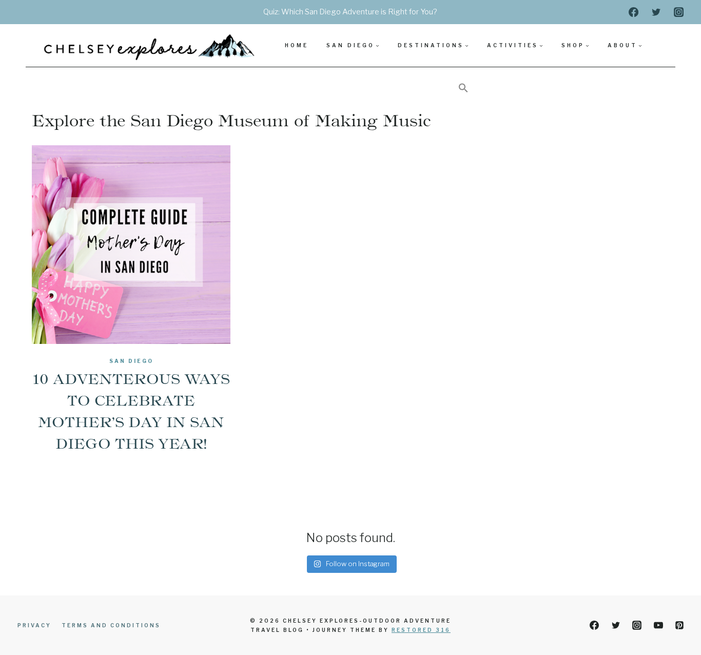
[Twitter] (656, 12)
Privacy (34, 625)
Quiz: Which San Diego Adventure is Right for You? (350, 11)
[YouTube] (658, 625)
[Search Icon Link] (464, 88)
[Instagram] (679, 12)
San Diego (131, 361)
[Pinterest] (679, 625)
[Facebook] (633, 12)
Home (296, 45)
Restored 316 (421, 630)
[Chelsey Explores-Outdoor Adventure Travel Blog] (151, 45)
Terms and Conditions (111, 625)
